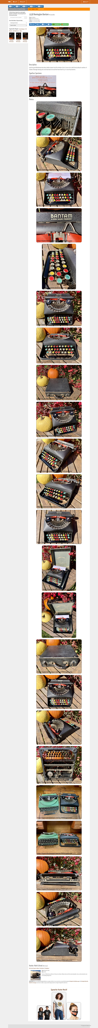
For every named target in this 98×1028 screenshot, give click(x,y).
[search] (18, 23)
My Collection (42, 968)
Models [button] (18, 6)
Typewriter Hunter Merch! (59, 990)
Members (85, 1)
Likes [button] (49, 24)
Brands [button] (12, 6)
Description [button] (33, 24)
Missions (22, 1)
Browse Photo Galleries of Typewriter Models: (16, 20)
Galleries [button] (25, 6)
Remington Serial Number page (74, 981)
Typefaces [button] (33, 6)
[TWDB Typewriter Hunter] (44, 1012)
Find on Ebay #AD (57, 24)
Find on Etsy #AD (65, 24)
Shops (21, 30)
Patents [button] (40, 6)
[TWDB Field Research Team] (74, 1011)
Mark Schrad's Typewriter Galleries (34, 968)
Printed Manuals (22, 29)
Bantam (37, 9)
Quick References (16, 30)
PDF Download (11, 41)
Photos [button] (44, 24)
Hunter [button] (39, 24)
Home (30, 9)
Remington (33, 9)
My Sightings (47, 968)
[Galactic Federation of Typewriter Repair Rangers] (59, 1006)
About (15, 1)
